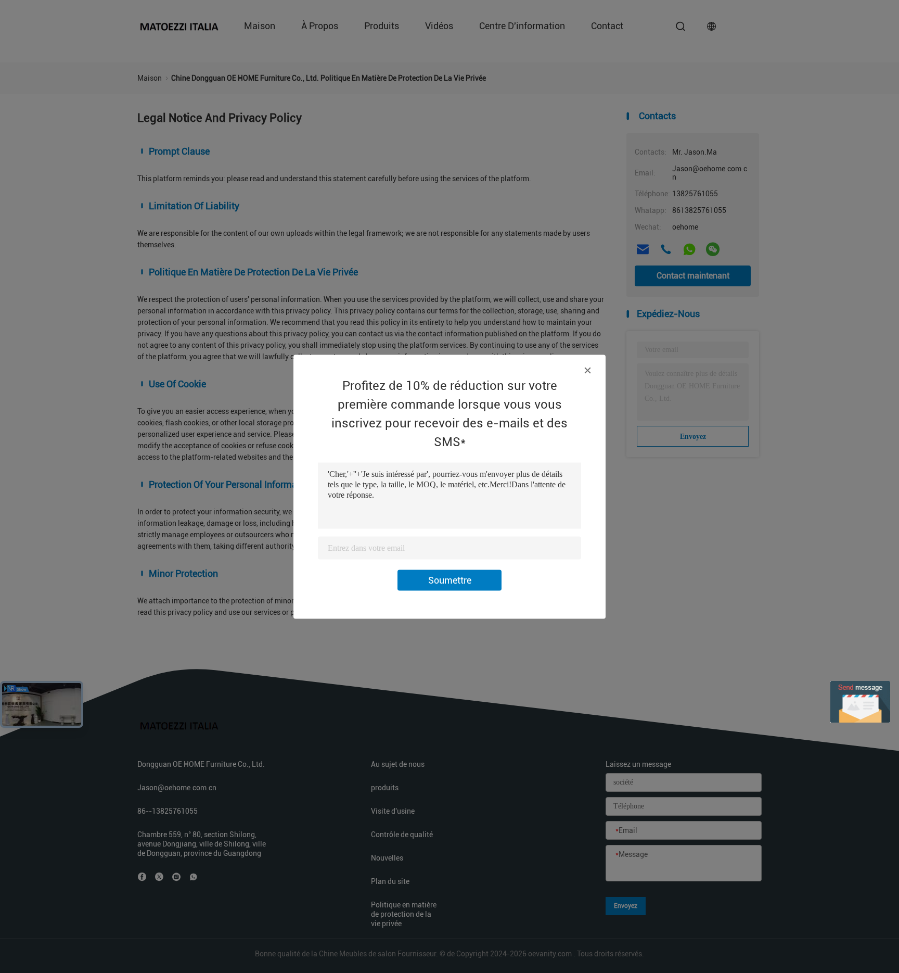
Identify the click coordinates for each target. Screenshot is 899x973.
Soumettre (449, 579)
